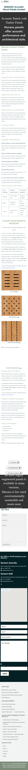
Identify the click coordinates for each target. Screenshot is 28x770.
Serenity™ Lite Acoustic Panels (10, 729)
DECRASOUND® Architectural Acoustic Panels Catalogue (14, 723)
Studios (4, 756)
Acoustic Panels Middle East (8, 709)
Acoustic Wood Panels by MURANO (10, 692)
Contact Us (6, 544)
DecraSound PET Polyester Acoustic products (12, 695)
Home (4, 746)
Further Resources (6, 697)
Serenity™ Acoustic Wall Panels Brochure (12, 726)
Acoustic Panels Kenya (19, 712)
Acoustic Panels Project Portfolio (10, 739)
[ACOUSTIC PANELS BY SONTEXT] (6, 1)
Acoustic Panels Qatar (7, 707)
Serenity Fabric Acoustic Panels (9, 690)
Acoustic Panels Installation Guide (10, 737)
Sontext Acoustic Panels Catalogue (11, 720)
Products (5, 753)
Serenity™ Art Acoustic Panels (9, 731)
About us (5, 748)
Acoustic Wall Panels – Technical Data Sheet (13, 734)
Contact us (5, 751)
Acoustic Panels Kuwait (7, 712)
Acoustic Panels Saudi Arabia (8, 704)
